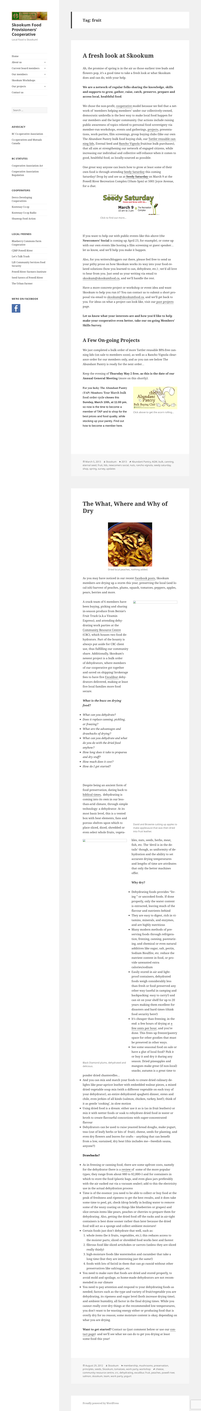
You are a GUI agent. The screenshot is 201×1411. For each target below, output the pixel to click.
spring (93, 468)
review (126, 1169)
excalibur (139, 1372)
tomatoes (119, 1369)
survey (101, 468)
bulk (160, 461)
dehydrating (126, 1372)
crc (116, 1372)
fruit (100, 465)
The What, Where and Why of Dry (125, 507)
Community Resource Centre (102, 630)
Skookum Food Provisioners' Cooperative (26, 29)
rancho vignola (144, 465)
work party (132, 1369)
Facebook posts (145, 578)
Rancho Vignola (130, 143)
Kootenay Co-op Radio (24, 212)
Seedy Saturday (134, 172)
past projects (165, 302)
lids (106, 465)
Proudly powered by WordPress (101, 1403)
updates (110, 468)
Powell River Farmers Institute (29, 271)
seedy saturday (162, 465)
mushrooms (146, 1365)
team (106, 1376)
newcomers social (119, 465)
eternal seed (90, 465)
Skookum (111, 461)
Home (15, 56)
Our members (20, 74)
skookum (97, 1376)
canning (169, 461)
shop (85, 468)
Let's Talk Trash (21, 256)
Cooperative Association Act (27, 165)
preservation (161, 1365)
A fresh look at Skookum (118, 55)
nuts (132, 465)
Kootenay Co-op (20, 206)
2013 (124, 461)
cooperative (124, 106)
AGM (154, 461)
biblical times (92, 794)
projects (153, 129)
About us (17, 62)
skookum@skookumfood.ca (101, 278)
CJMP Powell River (22, 250)
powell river (168, 1372)
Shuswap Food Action (24, 218)
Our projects (19, 86)
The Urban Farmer (22, 283)
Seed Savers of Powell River (27, 277)
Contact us (17, 92)
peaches (156, 1372)
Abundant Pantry (141, 461)
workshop (145, 1369)
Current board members (25, 68)
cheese (159, 1369)
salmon (87, 1376)
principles (88, 1369)
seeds (98, 1369)
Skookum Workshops (23, 80)
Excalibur (112, 677)
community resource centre (98, 1372)
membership (131, 1365)
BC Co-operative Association (27, 133)
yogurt (127, 1376)
